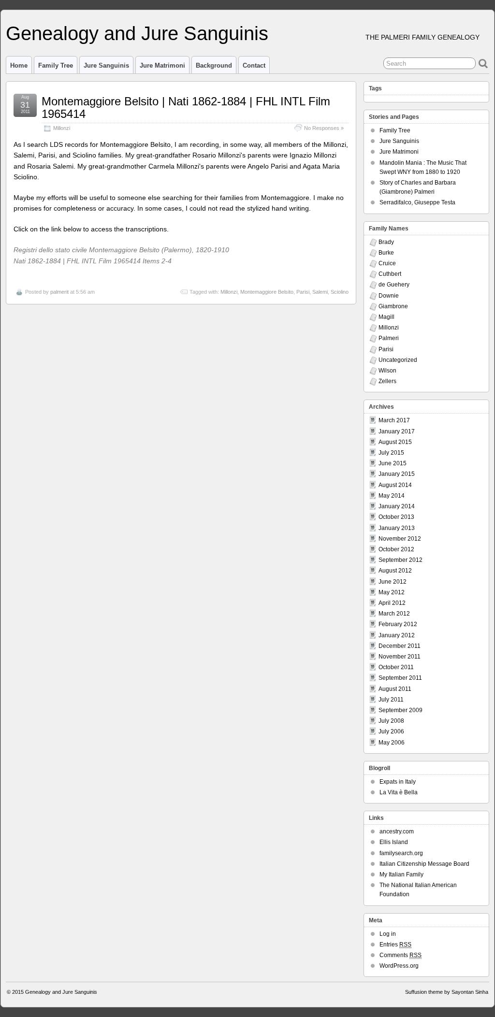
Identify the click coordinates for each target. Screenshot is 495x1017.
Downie (389, 295)
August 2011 (395, 689)
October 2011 (396, 667)
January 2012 (397, 635)
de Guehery (394, 284)
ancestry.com (396, 831)
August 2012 (395, 570)
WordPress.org (399, 965)
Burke (386, 252)
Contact (254, 65)
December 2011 (400, 646)
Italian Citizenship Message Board (424, 863)
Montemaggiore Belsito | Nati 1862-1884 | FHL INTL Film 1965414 (186, 107)
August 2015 (395, 442)
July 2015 (391, 452)
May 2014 (392, 495)
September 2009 (400, 710)
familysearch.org (401, 853)
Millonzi (61, 128)
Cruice (387, 263)
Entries (395, 944)
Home (19, 65)
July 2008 (391, 720)
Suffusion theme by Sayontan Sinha (446, 992)
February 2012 (398, 624)
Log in (387, 934)
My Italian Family (401, 874)
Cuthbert (390, 274)
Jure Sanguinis (106, 65)
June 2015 (393, 463)
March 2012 (394, 613)
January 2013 (397, 528)
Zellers (387, 381)
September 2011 (400, 677)
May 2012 (392, 592)
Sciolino (340, 292)
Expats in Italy (397, 781)
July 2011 (391, 699)
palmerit (59, 292)
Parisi (302, 292)
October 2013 (396, 517)
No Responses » (324, 128)
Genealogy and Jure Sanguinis (137, 33)
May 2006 (392, 742)
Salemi (320, 292)
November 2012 (400, 538)
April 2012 (392, 603)
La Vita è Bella (398, 792)
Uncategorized (398, 360)
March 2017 (394, 420)
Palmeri (389, 338)
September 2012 (400, 560)
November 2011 (400, 656)
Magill (386, 317)
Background (214, 65)
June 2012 (393, 581)
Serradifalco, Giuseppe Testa (417, 202)
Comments (400, 955)
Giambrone (393, 306)
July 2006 (391, 731)
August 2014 (395, 485)
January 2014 (397, 506)
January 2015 (397, 474)
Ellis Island (393, 842)
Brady (386, 242)
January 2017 (397, 431)
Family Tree (55, 65)
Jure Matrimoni (162, 65)
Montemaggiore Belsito (266, 292)
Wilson (387, 370)
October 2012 (396, 549)
